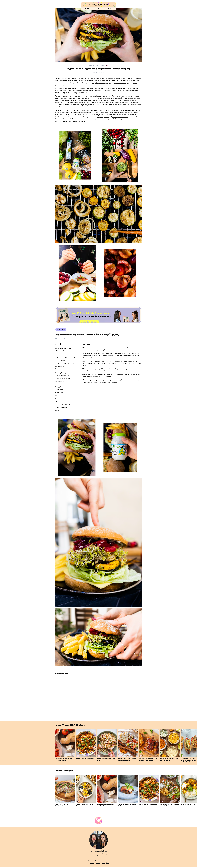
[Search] (83, 4)
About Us (110, 8)
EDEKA (80, 110)
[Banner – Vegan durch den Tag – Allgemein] (98, 314)
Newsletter (92, 862)
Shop (98, 8)
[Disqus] (98, 696)
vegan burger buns (103, 117)
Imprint (103, 862)
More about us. (101, 856)
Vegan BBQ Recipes (93, 65)
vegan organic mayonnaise (120, 117)
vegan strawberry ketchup (101, 100)
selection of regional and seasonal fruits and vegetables (120, 112)
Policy (107, 862)
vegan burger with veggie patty (101, 83)
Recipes (87, 8)
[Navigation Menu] (113, 4)
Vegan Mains (102, 65)
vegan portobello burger (121, 83)
